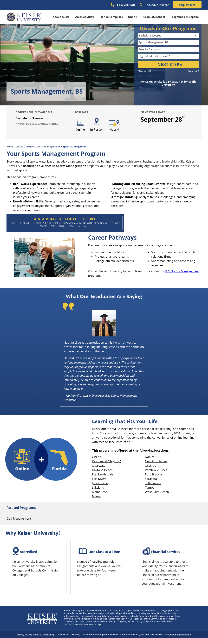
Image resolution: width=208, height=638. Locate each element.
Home (9, 146)
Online (132, 16)
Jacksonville (100, 483)
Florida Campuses (111, 16)
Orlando (150, 466)
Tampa (149, 487)
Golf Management (18, 518)
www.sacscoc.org (92, 624)
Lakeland (98, 487)
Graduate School (154, 16)
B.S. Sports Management (182, 271)
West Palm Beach (157, 492)
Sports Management (48, 146)
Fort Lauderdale (102, 474)
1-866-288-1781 (126, 5)
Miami (96, 496)
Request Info (187, 5)
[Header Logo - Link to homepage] (23, 17)
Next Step (168, 64)
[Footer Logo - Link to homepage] (42, 618)
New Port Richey (156, 461)
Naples (150, 457)
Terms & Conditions (43, 634)
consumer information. (179, 634)
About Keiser (61, 16)
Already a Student (158, 5)
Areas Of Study (25, 146)
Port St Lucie (153, 474)
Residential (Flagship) (106, 461)
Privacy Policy (24, 634)
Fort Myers (99, 479)
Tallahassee (153, 483)
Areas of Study (84, 16)
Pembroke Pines (156, 470)
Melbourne (99, 492)
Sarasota (151, 479)
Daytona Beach (102, 470)
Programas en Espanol (185, 16)
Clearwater (99, 466)
